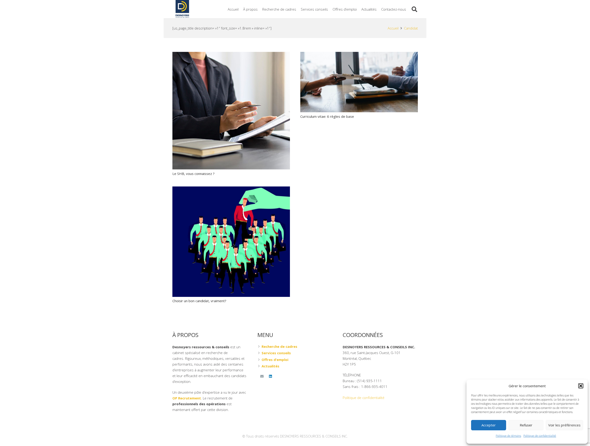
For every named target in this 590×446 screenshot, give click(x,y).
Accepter (488, 425)
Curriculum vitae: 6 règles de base (327, 116)
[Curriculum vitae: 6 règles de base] (359, 54)
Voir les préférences (564, 425)
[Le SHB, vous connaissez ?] (231, 54)
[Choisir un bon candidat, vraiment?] (231, 189)
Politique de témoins (508, 436)
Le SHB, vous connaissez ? (193, 173)
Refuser (526, 425)
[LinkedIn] (270, 376)
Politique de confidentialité (539, 436)
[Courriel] (261, 376)
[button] (580, 386)
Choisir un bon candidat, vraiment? (199, 300)
